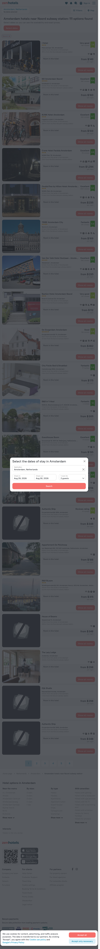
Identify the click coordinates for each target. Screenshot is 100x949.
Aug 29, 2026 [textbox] (20, 478)
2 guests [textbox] (65, 478)
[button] (83, 469)
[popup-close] (84, 461)
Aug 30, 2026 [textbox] (42, 478)
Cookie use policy (37, 939)
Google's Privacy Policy (13, 942)
